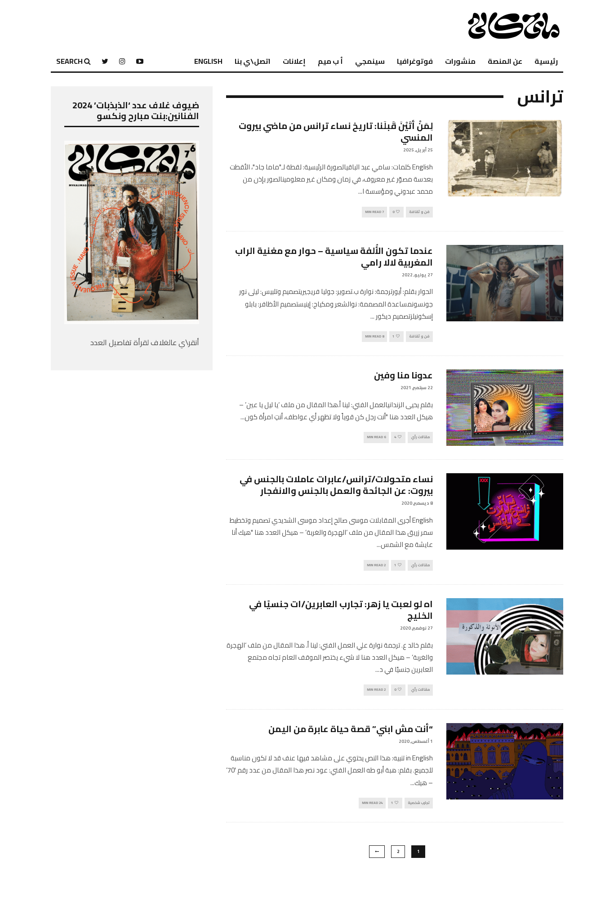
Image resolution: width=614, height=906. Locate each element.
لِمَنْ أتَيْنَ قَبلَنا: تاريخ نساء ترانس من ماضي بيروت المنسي (336, 131)
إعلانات (294, 61)
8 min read (374, 336)
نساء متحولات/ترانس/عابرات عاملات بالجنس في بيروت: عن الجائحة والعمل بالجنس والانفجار (336, 485)
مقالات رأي (420, 437)
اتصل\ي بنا (253, 61)
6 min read (376, 437)
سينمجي (370, 61)
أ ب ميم (330, 61)
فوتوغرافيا (415, 61)
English (208, 61)
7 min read (374, 212)
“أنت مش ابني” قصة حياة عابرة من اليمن (350, 728)
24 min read (372, 802)
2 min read (376, 565)
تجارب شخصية (419, 802)
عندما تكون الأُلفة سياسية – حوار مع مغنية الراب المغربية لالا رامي (334, 256)
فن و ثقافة (419, 212)
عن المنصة (505, 61)
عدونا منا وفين (403, 375)
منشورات (460, 61)
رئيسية (546, 61)
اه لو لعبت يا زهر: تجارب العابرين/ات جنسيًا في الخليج (341, 609)
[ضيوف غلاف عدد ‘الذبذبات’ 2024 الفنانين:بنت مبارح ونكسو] (131, 321)
